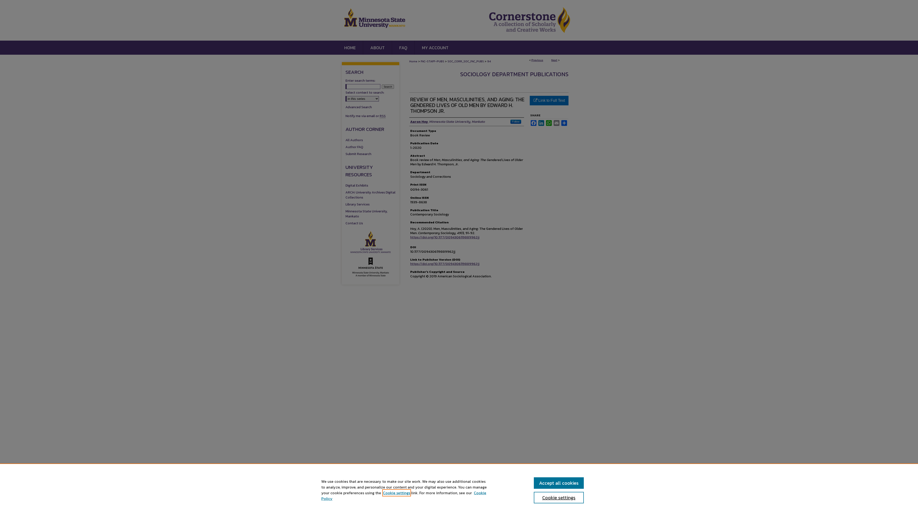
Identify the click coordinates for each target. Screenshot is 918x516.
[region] (459, 489)
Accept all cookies (559, 483)
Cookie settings (396, 493)
